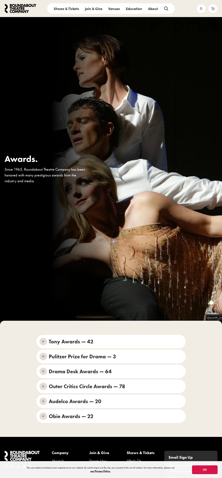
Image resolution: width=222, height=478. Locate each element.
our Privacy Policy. (100, 471)
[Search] (166, 8)
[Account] (201, 8)
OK (205, 469)
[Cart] (212, 8)
